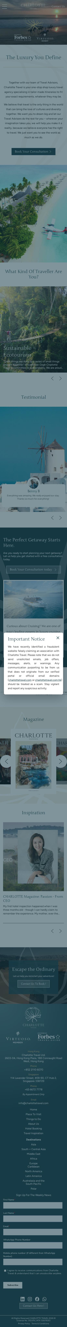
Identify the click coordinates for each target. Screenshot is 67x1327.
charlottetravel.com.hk (48, 680)
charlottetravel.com (20, 680)
